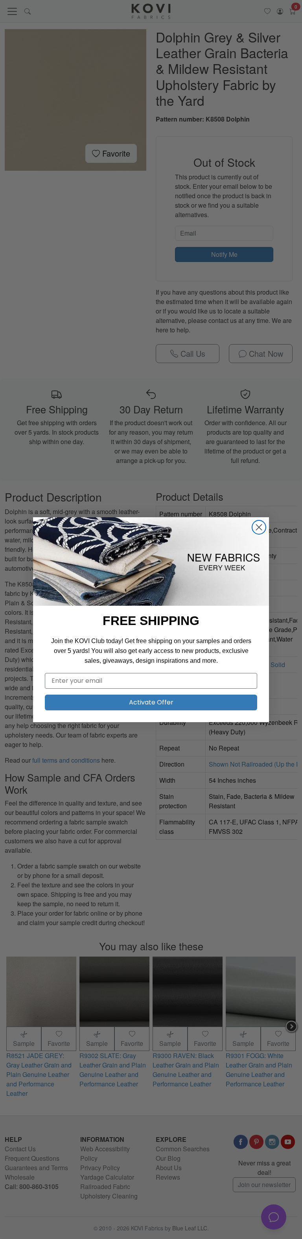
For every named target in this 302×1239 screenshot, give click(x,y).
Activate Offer (151, 702)
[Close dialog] (259, 527)
